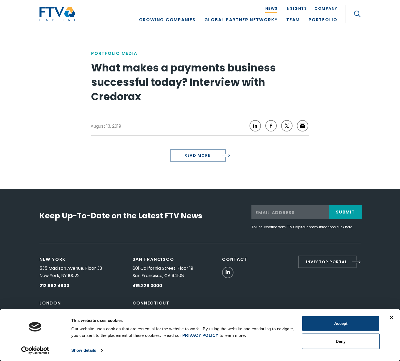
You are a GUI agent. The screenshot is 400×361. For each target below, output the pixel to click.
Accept (340, 323)
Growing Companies (167, 20)
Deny (341, 341)
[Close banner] (391, 317)
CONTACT (234, 259)
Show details (83, 350)
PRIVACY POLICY (200, 335)
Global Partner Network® (241, 20)
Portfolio (323, 20)
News (271, 9)
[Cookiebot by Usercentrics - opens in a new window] (35, 350)
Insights (296, 9)
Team (293, 20)
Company (326, 9)
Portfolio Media (114, 53)
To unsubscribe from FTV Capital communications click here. (302, 227)
